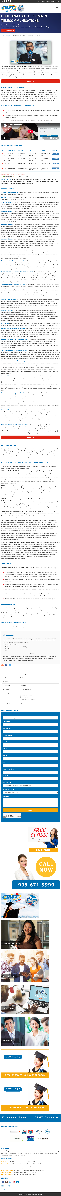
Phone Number (7, 735)
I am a (5, 715)
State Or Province (8, 769)
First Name (6, 721)
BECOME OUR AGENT (9, 1040)
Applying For (7, 782)
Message (6, 796)
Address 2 (6, 755)
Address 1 (6, 749)
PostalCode (6, 776)
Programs (9, 36)
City (4, 762)
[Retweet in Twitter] (9, 665)
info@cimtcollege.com (44, 1)
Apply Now (30, 81)
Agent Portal (6, 1189)
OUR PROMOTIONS (8, 976)
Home (3, 36)
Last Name (6, 728)
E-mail (5, 742)
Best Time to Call (8, 789)
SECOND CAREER (8, 1008)
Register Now (55, 154)
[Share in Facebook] (6, 665)
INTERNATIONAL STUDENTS (11, 943)
